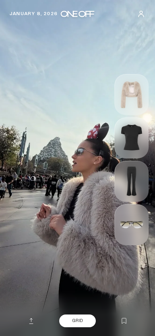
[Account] (141, 14)
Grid (77, 320)
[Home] (77, 14)
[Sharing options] (31, 321)
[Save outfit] (124, 321)
